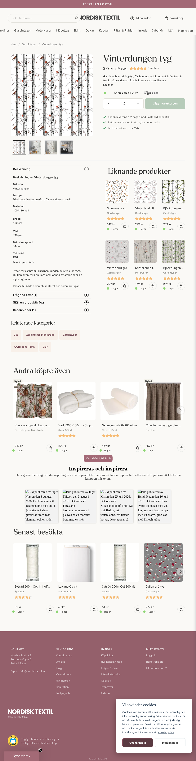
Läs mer (108, 84)
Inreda (142, 30)
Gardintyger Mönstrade (40, 335)
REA (170, 30)
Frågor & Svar (109, 668)
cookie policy (166, 732)
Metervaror (44, 30)
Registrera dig (154, 662)
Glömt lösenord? (156, 668)
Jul (16, 335)
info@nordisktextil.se (32, 671)
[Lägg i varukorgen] (125, 226)
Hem (13, 44)
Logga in (151, 655)
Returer (105, 693)
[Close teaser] (40, 750)
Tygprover (107, 687)
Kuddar (104, 30)
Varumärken (63, 674)
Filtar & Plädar (124, 30)
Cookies (106, 680)
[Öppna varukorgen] (174, 18)
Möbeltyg (62, 30)
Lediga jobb (63, 693)
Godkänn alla (137, 742)
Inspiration (185, 30)
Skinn (77, 30)
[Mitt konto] (141, 18)
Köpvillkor (107, 655)
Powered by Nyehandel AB (98, 759)
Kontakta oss (64, 655)
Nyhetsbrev (63, 680)
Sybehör (157, 30)
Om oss (60, 662)
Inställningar (170, 742)
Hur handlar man (111, 662)
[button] (76, 18)
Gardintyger (22, 30)
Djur (45, 347)
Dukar (90, 30)
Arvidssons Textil (24, 347)
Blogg (59, 668)
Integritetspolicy (111, 674)
